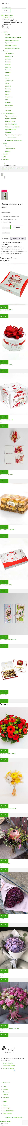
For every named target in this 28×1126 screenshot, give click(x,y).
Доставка (6, 1092)
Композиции (6, 1108)
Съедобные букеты (8, 1110)
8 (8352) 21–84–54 (8, 1068)
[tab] (6, 238)
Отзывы (21, 239)
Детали (14, 239)
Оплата (5, 1089)
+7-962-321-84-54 (8, 17)
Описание (5, 239)
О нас (4, 1086)
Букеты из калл (15, 168)
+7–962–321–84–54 (9, 1065)
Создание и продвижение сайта (14, 1117)
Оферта (5, 1094)
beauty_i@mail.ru (8, 1063)
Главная (3, 168)
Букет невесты (7, 1113)
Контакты (6, 1097)
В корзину (17, 227)
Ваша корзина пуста (10, 165)
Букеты (8, 168)
